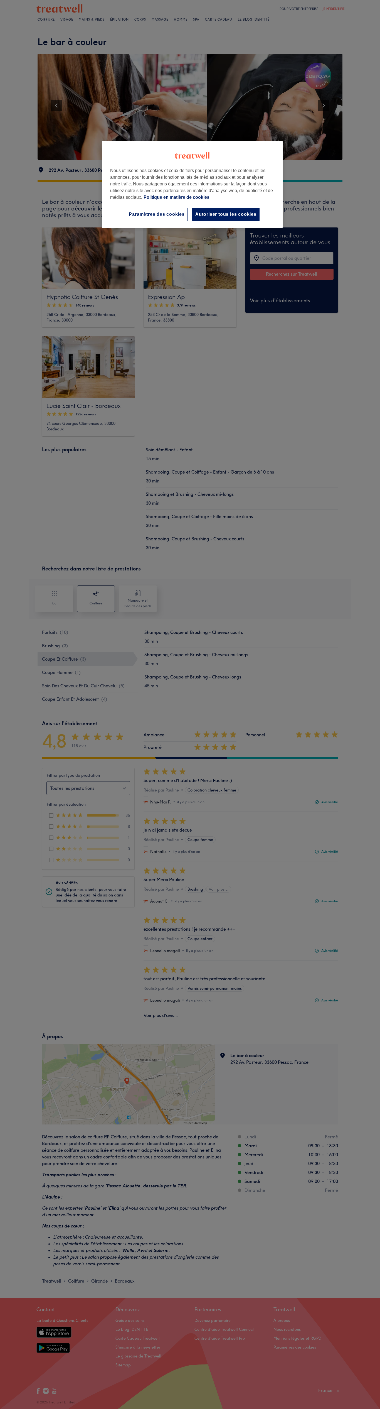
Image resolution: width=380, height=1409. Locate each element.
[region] (192, 184)
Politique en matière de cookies (176, 197)
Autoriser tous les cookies (225, 214)
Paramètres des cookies (157, 214)
